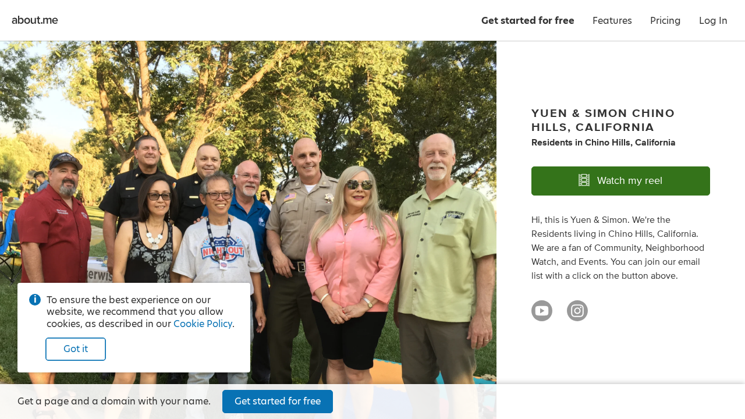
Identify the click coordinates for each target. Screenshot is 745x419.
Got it (75, 349)
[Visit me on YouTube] (541, 316)
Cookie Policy (202, 324)
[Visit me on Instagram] (577, 316)
